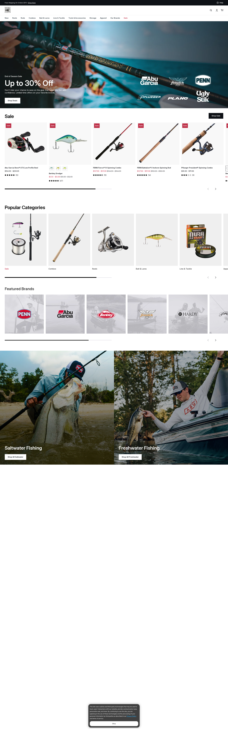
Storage (93, 18)
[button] (208, 189)
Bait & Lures (44, 18)
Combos (32, 18)
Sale (126, 18)
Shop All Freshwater (130, 457)
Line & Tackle (59, 18)
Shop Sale (216, 116)
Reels (14, 18)
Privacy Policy (131, 716)
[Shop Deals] (114, 64)
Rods (23, 18)
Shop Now (81, 3)
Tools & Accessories (77, 18)
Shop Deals (12, 101)
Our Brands (115, 18)
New (7, 18)
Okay (114, 723)
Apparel (103, 18)
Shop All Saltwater (15, 457)
